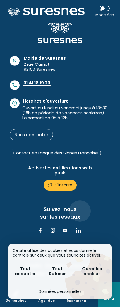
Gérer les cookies (92, 271)
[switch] (104, 12)
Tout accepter (25, 271)
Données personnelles (60, 291)
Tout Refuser (57, 271)
